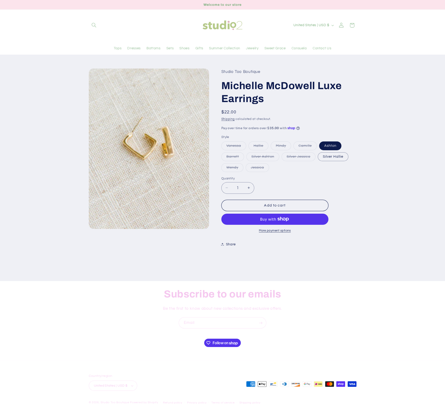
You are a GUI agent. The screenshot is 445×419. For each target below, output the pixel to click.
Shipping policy (250, 402)
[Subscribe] (260, 322)
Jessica (260, 168)
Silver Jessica (301, 157)
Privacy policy (197, 402)
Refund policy (172, 402)
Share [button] (231, 244)
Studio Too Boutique (115, 402)
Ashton (330, 145)
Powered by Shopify (144, 402)
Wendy (234, 168)
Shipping (228, 118)
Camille (308, 147)
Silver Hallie (333, 156)
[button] (94, 25)
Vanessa (236, 147)
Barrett (235, 157)
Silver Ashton (265, 157)
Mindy (283, 147)
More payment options (275, 230)
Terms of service (223, 402)
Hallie (261, 147)
